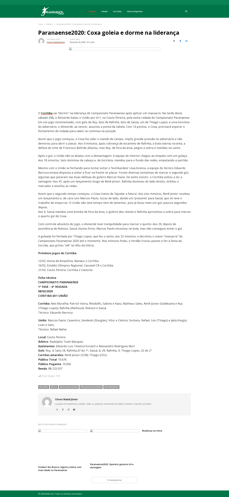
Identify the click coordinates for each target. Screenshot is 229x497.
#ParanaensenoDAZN (91, 386)
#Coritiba (43, 386)
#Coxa (54, 386)
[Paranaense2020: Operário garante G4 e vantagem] (114, 431)
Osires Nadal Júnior (66, 399)
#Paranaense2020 (69, 386)
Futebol (92, 11)
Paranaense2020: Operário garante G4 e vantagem (112, 466)
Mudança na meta (152, 430)
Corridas (117, 11)
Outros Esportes (135, 11)
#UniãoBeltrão (111, 386)
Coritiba (47, 113)
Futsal (104, 11)
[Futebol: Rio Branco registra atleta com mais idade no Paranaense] (62, 431)
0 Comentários (114, 480)
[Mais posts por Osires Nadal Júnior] (41, 39)
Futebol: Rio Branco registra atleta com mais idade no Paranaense (59, 469)
